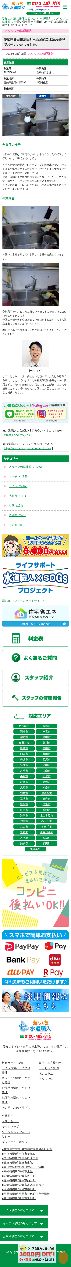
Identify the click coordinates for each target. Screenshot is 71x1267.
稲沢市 (47, 776)
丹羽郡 (24, 837)
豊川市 (47, 742)
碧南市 (47, 748)
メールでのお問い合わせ (43, 13)
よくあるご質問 (49, 1068)
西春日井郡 (46, 832)
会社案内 (7, 1115)
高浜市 (24, 798)
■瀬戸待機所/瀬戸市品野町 (19, 1180)
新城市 (24, 781)
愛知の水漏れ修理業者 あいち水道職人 (26, 18)
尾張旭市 (46, 793)
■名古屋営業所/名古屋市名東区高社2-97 (27, 1149)
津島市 (24, 748)
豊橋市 (47, 725)
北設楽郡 (35, 848)
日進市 (47, 804)
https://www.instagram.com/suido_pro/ (27, 448)
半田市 (47, 737)
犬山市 (47, 765)
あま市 (24, 826)
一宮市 (47, 731)
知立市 (24, 793)
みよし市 (46, 821)
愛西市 (47, 809)
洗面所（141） (18, 495)
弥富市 (24, 821)
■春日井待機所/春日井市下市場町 (23, 1167)
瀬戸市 (24, 737)
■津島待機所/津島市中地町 (19, 1189)
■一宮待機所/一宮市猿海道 (19, 1153)
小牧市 (24, 776)
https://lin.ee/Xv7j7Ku (17, 434)
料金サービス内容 (13, 1062)
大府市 (24, 787)
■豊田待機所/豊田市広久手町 (20, 1158)
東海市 (47, 781)
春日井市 (24, 742)
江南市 (47, 770)
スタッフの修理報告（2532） (27, 466)
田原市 (24, 809)
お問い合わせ (10, 1121)
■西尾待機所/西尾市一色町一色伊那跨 (26, 1193)
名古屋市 (24, 725)
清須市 (24, 815)
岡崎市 (24, 731)
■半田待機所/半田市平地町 (19, 1198)
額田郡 (47, 843)
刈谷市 (24, 753)
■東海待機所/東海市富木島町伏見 (23, 1184)
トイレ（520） (18, 486)
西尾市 (47, 759)
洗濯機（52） (17, 515)
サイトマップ (10, 1126)
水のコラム (46, 1073)
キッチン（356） (19, 476)
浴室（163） (17, 505)
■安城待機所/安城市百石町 (19, 1176)
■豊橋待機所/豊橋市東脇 (17, 1162)
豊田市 (47, 753)
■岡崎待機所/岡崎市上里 (17, 1171)
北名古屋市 (46, 815)
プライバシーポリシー (16, 1142)
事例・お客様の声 (50, 1062)
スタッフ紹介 (47, 1078)
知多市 (47, 787)
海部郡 (47, 837)
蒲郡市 (24, 765)
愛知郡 (24, 832)
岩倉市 (47, 798)
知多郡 (24, 843)
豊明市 (24, 804)
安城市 (24, 759)
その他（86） (17, 524)
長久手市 (46, 826)
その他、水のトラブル (16, 1107)
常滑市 (24, 770)
